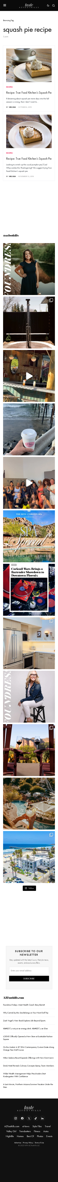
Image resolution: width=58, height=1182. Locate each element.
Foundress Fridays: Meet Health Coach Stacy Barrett (24, 1004)
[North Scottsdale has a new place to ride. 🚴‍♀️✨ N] (29, 483)
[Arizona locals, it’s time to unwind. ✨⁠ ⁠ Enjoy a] (29, 536)
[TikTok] (35, 1118)
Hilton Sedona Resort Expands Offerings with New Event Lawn (28, 1057)
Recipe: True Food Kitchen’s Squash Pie (29, 92)
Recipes (9, 87)
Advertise (17, 1142)
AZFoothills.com (13, 998)
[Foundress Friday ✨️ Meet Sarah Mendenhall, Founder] (29, 697)
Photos (40, 1136)
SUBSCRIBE (29, 978)
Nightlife (10, 1136)
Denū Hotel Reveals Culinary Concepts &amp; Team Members (28, 1065)
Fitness (37, 1131)
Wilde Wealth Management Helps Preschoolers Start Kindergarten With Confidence (24, 1075)
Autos (46, 1131)
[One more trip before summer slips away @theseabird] (29, 429)
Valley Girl (11, 1131)
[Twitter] (29, 1118)
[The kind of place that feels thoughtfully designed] (29, 376)
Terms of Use (39, 1142)
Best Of (30, 1136)
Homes (20, 1136)
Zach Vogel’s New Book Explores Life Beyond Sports (24, 1020)
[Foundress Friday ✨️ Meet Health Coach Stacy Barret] (29, 269)
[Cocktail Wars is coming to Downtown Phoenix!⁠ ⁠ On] (29, 590)
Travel (48, 1126)
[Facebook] (22, 1118)
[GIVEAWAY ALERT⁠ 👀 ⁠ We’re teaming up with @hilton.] (29, 643)
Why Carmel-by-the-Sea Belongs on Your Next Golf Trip (25, 1012)
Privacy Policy (28, 1142)
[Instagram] (15, 1118)
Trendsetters (25, 1131)
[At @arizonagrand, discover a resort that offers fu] (29, 804)
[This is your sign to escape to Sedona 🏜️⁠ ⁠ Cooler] (29, 750)
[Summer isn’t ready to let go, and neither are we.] (29, 857)
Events (49, 1136)
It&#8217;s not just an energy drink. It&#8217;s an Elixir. (25, 1028)
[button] (4, 5)
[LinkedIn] (42, 1118)
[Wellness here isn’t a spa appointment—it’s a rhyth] (29, 322)
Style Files (37, 1126)
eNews (25, 1126)
